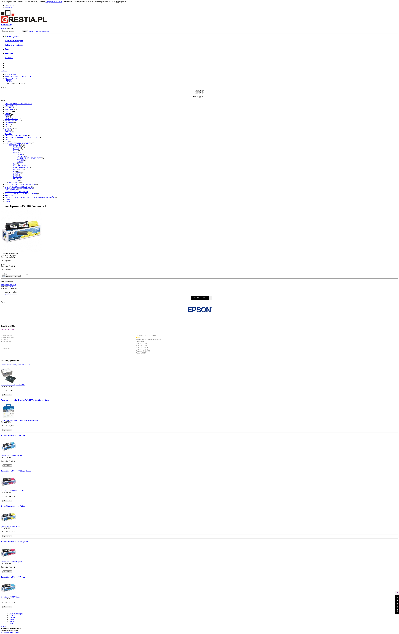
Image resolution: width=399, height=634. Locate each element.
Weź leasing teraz (200, 298)
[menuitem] (14, 41)
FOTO (7, 141)
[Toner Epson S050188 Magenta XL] (8, 489)
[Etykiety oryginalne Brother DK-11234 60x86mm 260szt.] (8, 418)
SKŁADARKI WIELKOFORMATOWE (19, 188)
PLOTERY (9, 107)
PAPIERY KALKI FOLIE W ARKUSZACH (20, 184)
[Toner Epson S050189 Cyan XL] (8, 454)
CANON (8, 111)
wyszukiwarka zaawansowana (39, 31)
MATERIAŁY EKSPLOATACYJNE (17, 143)
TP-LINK (8, 134)
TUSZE (20, 162)
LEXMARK (9, 122)
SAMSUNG (9, 128)
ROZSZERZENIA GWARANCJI (16, 192)
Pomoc (11, 619)
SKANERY (9, 195)
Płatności (12, 617)
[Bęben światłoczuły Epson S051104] (8, 383)
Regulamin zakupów (16, 614)
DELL (7, 113)
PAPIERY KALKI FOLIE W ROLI (17, 186)
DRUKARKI (9, 106)
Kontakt (12, 621)
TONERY (20, 160)
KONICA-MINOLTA (12, 121)
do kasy (3, 28)
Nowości (8, 199)
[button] (11, 292)
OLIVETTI (17, 173)
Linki (11, 623)
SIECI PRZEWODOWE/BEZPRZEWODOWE (21, 194)
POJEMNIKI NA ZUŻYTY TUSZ (29, 158)
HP (6, 117)
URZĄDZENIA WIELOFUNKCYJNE (18, 104)
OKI (6, 124)
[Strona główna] (24, 23)
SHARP (7, 130)
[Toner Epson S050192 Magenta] (8, 560)
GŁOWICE (21, 156)
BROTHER (9, 109)
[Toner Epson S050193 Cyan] (8, 595)
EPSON (7, 115)
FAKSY (7, 139)
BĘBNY (20, 154)
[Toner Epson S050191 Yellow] (8, 524)
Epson (11, 286)
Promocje (8, 201)
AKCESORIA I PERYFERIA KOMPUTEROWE (22, 137)
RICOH (7, 126)
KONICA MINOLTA (20, 167)
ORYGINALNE (14, 145)
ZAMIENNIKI (14, 182)
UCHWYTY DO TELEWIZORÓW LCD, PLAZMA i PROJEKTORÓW (30, 197)
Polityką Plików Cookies (54, 2)
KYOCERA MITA (11, 119)
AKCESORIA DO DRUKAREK (16, 136)
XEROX (8, 132)
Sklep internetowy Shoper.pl (10, 632)
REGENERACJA (11, 190)
